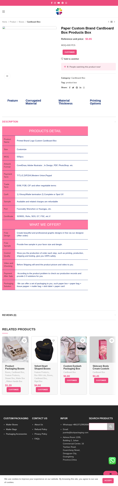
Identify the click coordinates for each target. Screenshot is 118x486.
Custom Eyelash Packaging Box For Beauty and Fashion (72, 370)
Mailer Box (20, 378)
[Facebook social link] (51, 3)
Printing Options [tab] (95, 102)
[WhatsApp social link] (66, 3)
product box (71, 82)
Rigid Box (38, 381)
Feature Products (12, 375)
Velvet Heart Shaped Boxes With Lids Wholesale (42, 370)
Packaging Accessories (16, 434)
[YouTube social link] (59, 3)
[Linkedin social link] (80, 87)
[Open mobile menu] (3, 11)
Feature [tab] (12, 100)
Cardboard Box (33, 22)
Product (13, 22)
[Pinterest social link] (62, 3)
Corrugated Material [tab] (33, 102)
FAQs (37, 439)
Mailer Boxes (12, 424)
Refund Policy (41, 429)
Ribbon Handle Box (14, 381)
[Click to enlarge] (7, 76)
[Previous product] (108, 21)
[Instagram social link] (55, 3)
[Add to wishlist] (24, 340)
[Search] (110, 426)
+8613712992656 (81, 424)
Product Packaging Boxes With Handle (14, 368)
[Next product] (114, 21)
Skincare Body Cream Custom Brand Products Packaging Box (101, 370)
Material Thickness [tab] (66, 102)
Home (5, 22)
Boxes (22, 22)
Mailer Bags (11, 429)
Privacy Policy (41, 434)
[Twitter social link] (73, 87)
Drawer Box (10, 378)
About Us (39, 424)
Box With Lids (40, 375)
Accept (108, 481)
